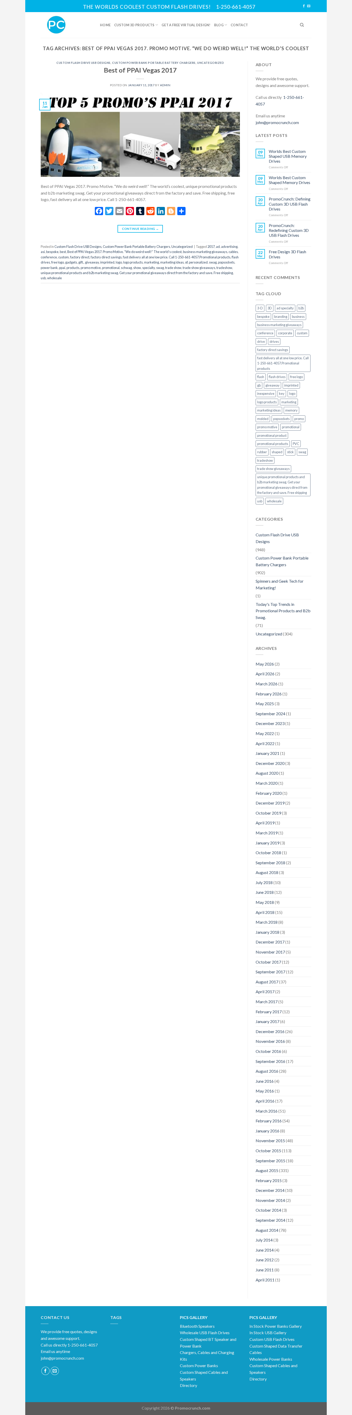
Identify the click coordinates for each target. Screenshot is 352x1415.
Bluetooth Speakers (197, 1326)
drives (274, 341)
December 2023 (270, 723)
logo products (133, 262)
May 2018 (265, 902)
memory (291, 410)
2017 (211, 246)
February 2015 (269, 1180)
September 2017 (270, 971)
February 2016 (269, 1120)
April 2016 (265, 1100)
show (137, 268)
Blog (219, 25)
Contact (239, 25)
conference (49, 257)
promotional (111, 268)
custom (63, 257)
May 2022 (265, 733)
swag (160, 268)
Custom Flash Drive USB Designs (83, 62)
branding (280, 317)
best (63, 252)
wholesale (54, 278)
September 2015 (270, 1160)
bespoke (52, 252)
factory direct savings (106, 257)
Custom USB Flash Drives (272, 1339)
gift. (81, 262)
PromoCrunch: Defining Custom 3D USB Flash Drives (290, 203)
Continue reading (140, 229)
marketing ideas (172, 262)
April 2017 (265, 991)
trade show (173, 268)
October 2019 (268, 812)
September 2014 (270, 1220)
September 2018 (270, 862)
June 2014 (265, 1249)
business (298, 317)
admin (165, 85)
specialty (148, 268)
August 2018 (267, 872)
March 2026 (267, 683)
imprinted (107, 262)
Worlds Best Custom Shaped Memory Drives (289, 180)
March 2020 (267, 783)
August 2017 (267, 981)
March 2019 (267, 832)
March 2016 (267, 1110)
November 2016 (270, 1041)
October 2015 (268, 1150)
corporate (285, 333)
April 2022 (265, 743)
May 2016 (265, 1090)
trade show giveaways (199, 268)
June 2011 (265, 1269)
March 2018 (267, 922)
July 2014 (264, 1239)
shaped (277, 452)
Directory (188, 1385)
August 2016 (267, 1071)
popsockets (226, 262)
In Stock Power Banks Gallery (275, 1326)
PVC (296, 444)
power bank (49, 268)
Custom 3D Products (134, 25)
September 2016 (270, 1061)
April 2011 (265, 1279)
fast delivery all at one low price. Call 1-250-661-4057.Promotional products (176, 257)
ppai (62, 268)
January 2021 (267, 753)
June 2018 (265, 892)
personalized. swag (203, 262)
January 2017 (267, 1021)
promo (299, 419)
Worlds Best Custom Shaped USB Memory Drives (288, 156)
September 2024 (270, 713)
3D (269, 308)
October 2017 (268, 961)
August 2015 (267, 1170)
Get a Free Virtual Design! (186, 25)
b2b (301, 308)
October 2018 (268, 852)
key (281, 393)
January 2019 (267, 842)
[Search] (302, 25)
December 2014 (270, 1190)
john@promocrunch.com (277, 122)
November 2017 (270, 951)
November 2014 (270, 1200)
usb (43, 278)
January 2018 (267, 932)
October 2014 (268, 1210)
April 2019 (265, 822)
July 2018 (264, 882)
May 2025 (265, 703)
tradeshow (224, 268)
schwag (126, 268)
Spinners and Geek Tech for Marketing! (280, 584)
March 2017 (267, 1001)
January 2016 (267, 1130)
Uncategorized (210, 62)
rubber (262, 452)
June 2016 (265, 1081)
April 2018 (265, 912)
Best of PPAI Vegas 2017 (140, 70)
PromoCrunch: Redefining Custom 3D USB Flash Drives (289, 230)
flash (260, 377)
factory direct (79, 257)
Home (105, 25)
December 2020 (270, 763)
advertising (229, 246)
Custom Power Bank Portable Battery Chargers (154, 62)
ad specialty (285, 308)
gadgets (71, 262)
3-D (260, 308)
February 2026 (269, 693)
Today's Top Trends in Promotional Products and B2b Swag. (283, 611)
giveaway (92, 262)
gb (259, 385)
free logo (57, 262)
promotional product (272, 435)
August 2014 (267, 1230)
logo (119, 262)
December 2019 (270, 802)
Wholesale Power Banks (270, 1359)
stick (290, 452)
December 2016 (270, 1031)
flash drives (277, 377)
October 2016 (268, 1051)
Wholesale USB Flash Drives (205, 1332)
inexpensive (265, 393)
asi (43, 252)
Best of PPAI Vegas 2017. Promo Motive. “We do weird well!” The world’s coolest (124, 252)
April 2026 (265, 673)
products (72, 268)
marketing (151, 262)
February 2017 (269, 1011)
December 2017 (270, 941)
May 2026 (265, 663)
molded (263, 419)
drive (261, 341)
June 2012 (265, 1259)
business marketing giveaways (205, 252)
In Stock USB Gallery (267, 1332)
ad (218, 246)
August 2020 (267, 773)
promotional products (272, 444)
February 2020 (269, 793)
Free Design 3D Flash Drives (287, 254)
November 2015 (270, 1140)
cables (233, 252)
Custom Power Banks (199, 1365)
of (186, 262)
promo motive (91, 268)
